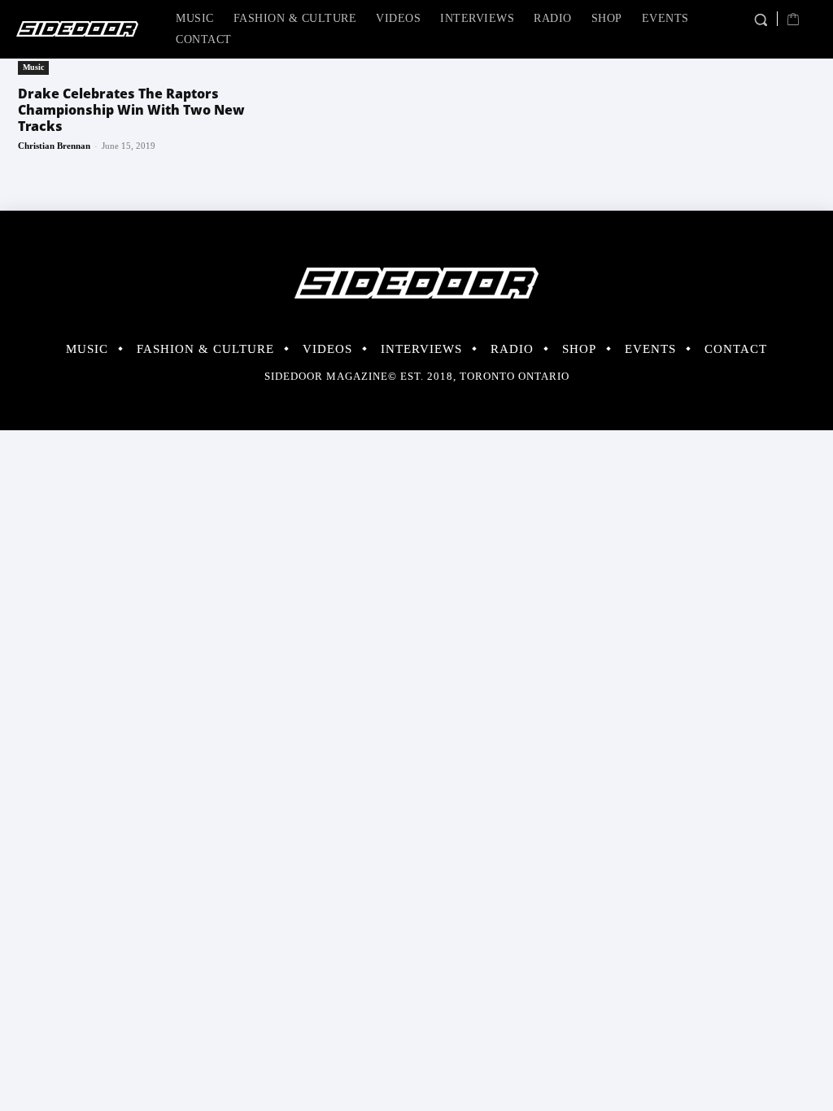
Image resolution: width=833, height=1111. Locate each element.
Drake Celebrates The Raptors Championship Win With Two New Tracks (131, 110)
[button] (760, 20)
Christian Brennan (54, 145)
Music (33, 67)
